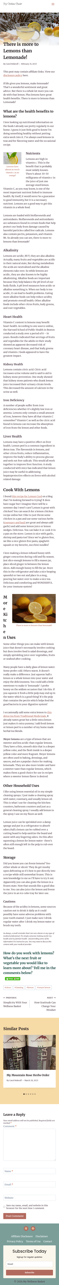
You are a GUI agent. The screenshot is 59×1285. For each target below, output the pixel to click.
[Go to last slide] (8, 1063)
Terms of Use (33, 1241)
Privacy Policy (15, 1241)
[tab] (24, 1094)
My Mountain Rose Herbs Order (28, 1075)
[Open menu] (53, 4)
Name (9, 1171)
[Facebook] (33, 1228)
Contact (47, 1241)
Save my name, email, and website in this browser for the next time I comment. (27, 1206)
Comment (10, 1126)
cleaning (18, 987)
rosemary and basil (15, 522)
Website (9, 1197)
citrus (8, 987)
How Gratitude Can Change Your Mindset (45, 1004)
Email (9, 1184)
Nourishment (10, 39)
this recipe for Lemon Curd (27, 496)
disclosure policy (12, 75)
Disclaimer (42, 1236)
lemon (30, 987)
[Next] (50, 1063)
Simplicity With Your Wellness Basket (15, 1002)
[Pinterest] (26, 1228)
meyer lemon (43, 987)
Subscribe (29, 1272)
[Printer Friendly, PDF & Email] (12, 978)
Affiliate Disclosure (22, 1236)
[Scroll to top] (52, 1281)
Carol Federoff (12, 64)
